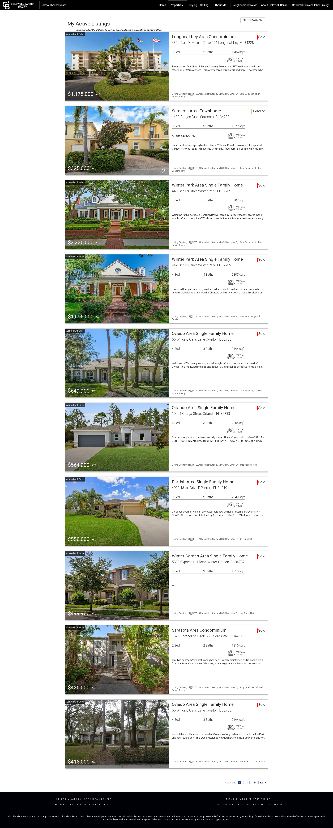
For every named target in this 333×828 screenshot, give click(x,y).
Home (162, 5)
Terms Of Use (235, 799)
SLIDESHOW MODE (253, 20)
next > (262, 782)
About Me (222, 6)
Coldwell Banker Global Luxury (310, 5)
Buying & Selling (200, 6)
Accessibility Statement (231, 805)
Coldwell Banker (68, 799)
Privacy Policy (259, 799)
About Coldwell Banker (274, 5)
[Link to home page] (20, 5)
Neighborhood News (244, 5)
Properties (178, 6)
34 (255, 782)
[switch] (162, 169)
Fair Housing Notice (268, 805)
